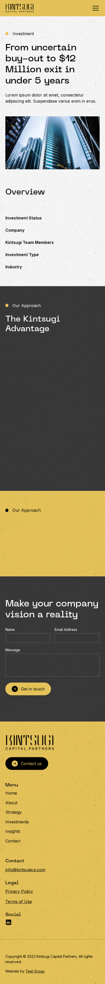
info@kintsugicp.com (25, 869)
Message (12, 650)
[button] (94, 8)
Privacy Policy (19, 891)
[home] (19, 8)
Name (10, 630)
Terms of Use (18, 901)
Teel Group (35, 971)
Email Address (66, 630)
